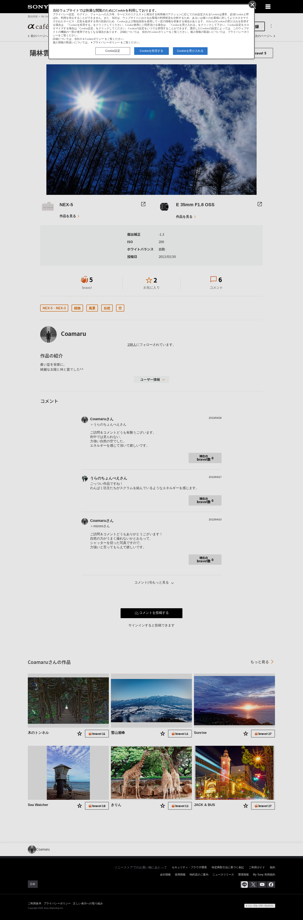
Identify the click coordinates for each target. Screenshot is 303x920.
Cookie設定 (112, 50)
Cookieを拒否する (151, 50)
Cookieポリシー (94, 39)
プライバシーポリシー (106, 42)
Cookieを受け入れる (190, 50)
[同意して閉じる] (252, 4)
